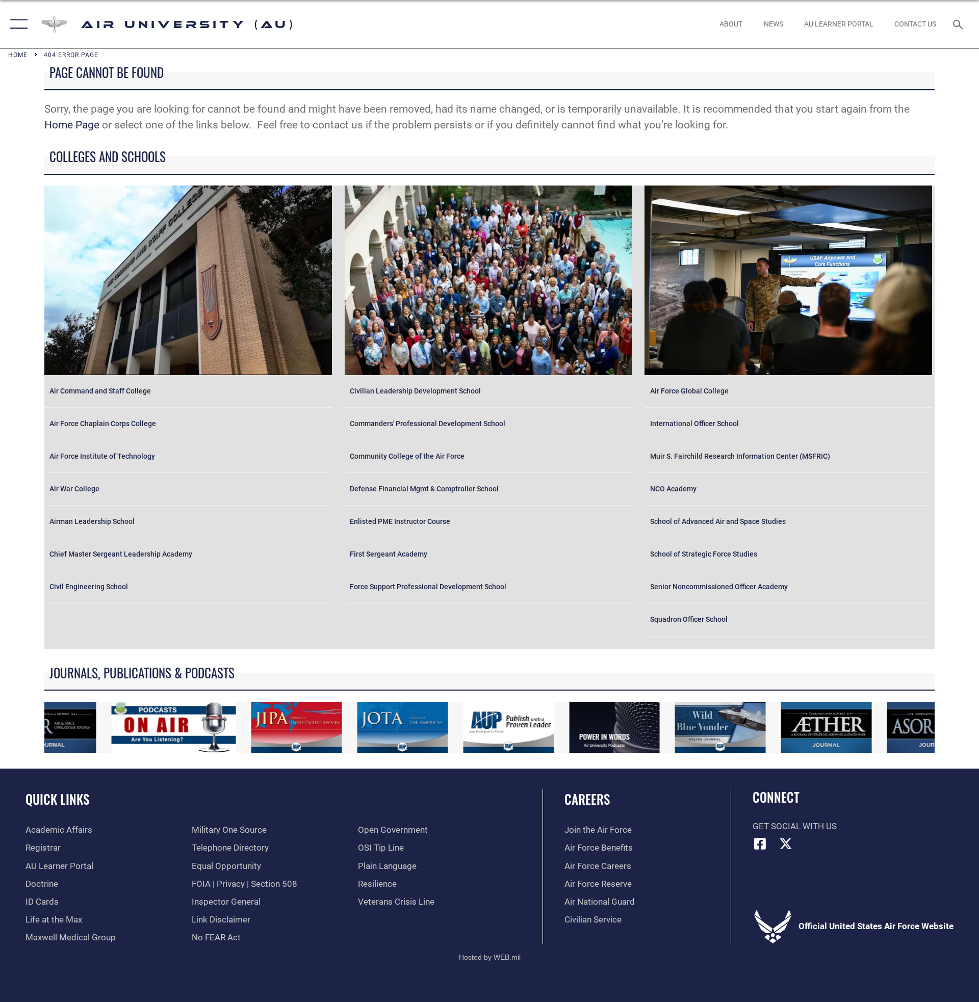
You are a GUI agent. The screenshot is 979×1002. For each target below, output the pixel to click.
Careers (587, 798)
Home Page (71, 125)
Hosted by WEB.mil (490, 957)
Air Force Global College (689, 391)
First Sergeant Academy (388, 554)
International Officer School (694, 423)
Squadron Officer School (689, 619)
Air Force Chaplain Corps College (102, 423)
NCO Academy (673, 489)
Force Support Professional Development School (428, 587)
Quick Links (57, 798)
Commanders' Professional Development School (427, 423)
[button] (16, 24)
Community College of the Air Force (407, 456)
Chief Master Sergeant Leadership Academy (120, 554)
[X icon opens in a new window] (785, 843)
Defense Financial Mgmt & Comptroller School (424, 489)
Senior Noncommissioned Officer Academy (719, 587)
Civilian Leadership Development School (415, 391)
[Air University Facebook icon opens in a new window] (760, 843)
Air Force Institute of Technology (102, 456)
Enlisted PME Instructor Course (400, 521)
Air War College (74, 489)
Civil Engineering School (88, 587)
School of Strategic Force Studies (703, 554)
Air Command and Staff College (100, 391)
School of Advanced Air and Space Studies (718, 521)
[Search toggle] (958, 24)
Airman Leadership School (92, 521)
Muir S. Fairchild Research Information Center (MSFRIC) (740, 456)
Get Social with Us (795, 826)
